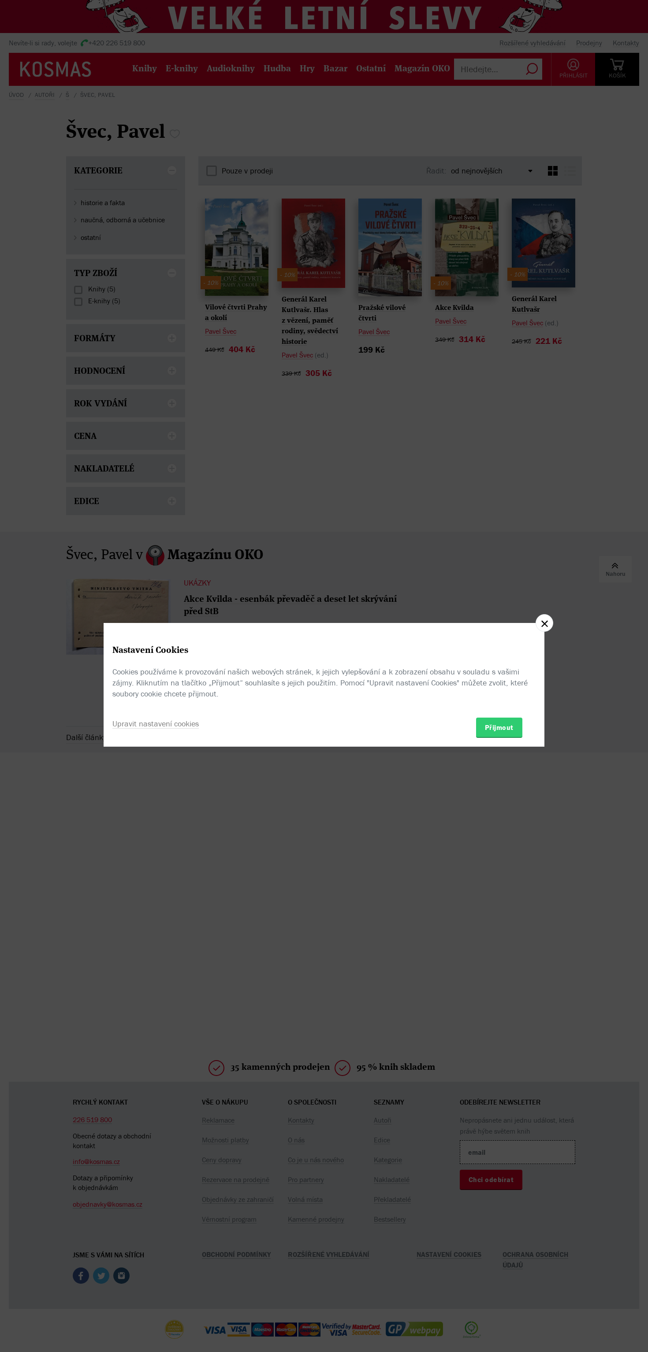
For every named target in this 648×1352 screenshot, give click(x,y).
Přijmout (499, 727)
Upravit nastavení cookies (155, 723)
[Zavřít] (544, 623)
